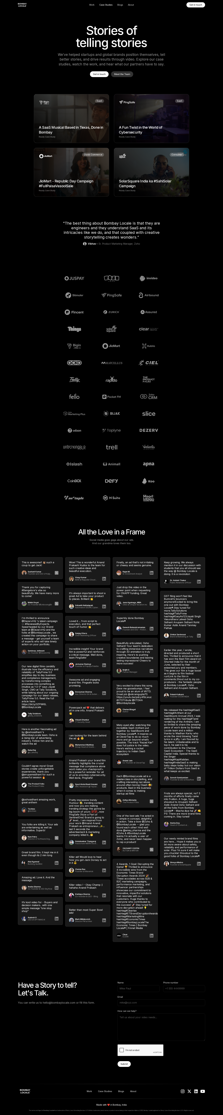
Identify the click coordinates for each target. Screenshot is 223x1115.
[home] (37, 5)
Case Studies (106, 4)
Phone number (170, 982)
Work (92, 4)
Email (120, 997)
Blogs (120, 4)
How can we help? (127, 1011)
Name (121, 982)
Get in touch (195, 4)
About (131, 4)
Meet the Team (122, 74)
